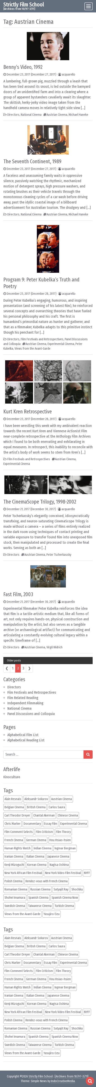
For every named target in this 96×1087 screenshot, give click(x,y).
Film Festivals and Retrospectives (31, 692)
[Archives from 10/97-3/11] (71, 1076)
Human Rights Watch (17, 848)
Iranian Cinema (13, 856)
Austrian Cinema (56, 115)
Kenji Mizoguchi (14, 865)
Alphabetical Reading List (25, 740)
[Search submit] (88, 754)
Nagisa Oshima (59, 865)
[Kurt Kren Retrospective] (48, 382)
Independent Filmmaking (25, 703)
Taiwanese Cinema (40, 906)
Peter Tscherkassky (58, 555)
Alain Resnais (12, 799)
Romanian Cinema (15, 889)
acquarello (68, 74)
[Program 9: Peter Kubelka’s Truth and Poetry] (48, 249)
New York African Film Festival (23, 873)
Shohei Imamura (14, 898)
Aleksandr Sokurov (36, 799)
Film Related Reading (22, 698)
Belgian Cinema (14, 807)
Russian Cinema (40, 889)
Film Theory (63, 832)
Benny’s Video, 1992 (22, 67)
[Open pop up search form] (90, 1081)
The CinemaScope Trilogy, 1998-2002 (39, 502)
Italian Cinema (35, 856)
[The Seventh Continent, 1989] (48, 139)
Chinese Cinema (68, 815)
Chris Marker (12, 824)
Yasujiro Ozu (52, 914)
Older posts (14, 660)
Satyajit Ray (61, 889)
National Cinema (19, 708)
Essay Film (50, 824)
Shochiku (77, 889)
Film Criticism (44, 832)
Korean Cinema (36, 865)
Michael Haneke (78, 115)
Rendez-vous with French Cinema (46, 881)
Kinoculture (11, 777)
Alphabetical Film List (22, 735)
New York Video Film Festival (63, 873)
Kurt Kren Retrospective (27, 411)
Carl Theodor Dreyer (17, 815)
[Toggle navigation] (88, 6)
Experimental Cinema (61, 344)
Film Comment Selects (18, 832)
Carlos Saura (57, 807)
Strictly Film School (23, 4)
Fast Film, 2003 (18, 594)
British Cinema (36, 807)
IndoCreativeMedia (63, 1081)
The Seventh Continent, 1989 (32, 161)
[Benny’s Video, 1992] (48, 46)
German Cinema (36, 840)
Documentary (32, 824)
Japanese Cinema (58, 856)
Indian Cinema (42, 848)
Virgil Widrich (54, 647)
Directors (14, 687)
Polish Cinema (13, 881)
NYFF (87, 873)
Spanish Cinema (38, 898)
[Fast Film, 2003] (48, 576)
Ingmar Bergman (65, 848)
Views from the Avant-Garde (32, 348)
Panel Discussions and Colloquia (31, 714)
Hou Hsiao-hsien (60, 840)
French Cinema (13, 840)
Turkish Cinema (64, 906)
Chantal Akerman (44, 815)
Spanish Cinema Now (65, 898)
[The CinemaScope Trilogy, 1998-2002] (48, 484)
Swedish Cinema (14, 906)
